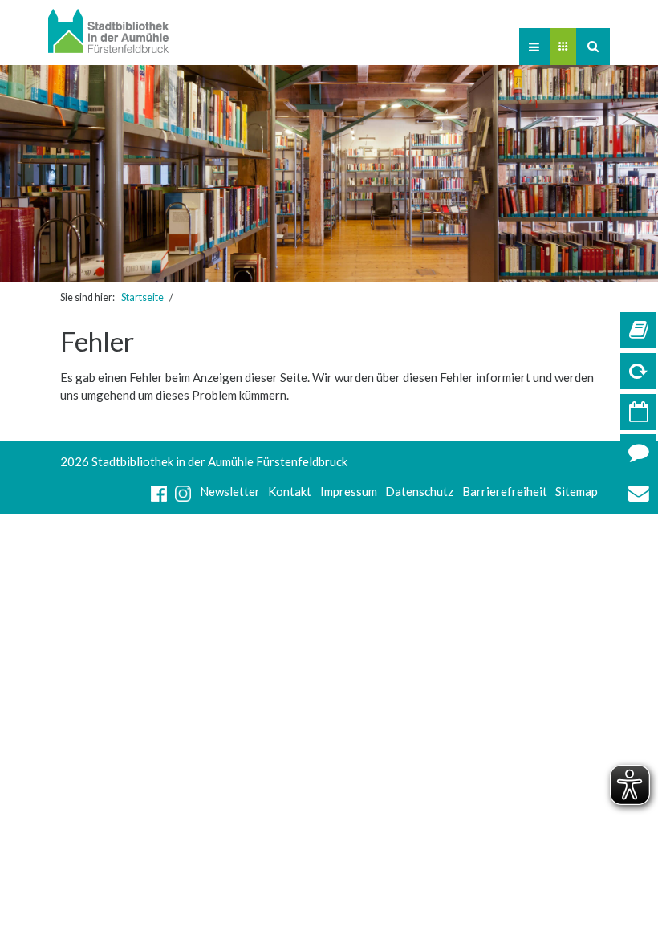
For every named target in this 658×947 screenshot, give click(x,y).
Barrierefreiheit (504, 491)
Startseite (142, 297)
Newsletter (230, 491)
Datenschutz (419, 491)
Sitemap (576, 491)
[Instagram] (183, 491)
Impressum (348, 491)
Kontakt (289, 491)
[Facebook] (159, 491)
